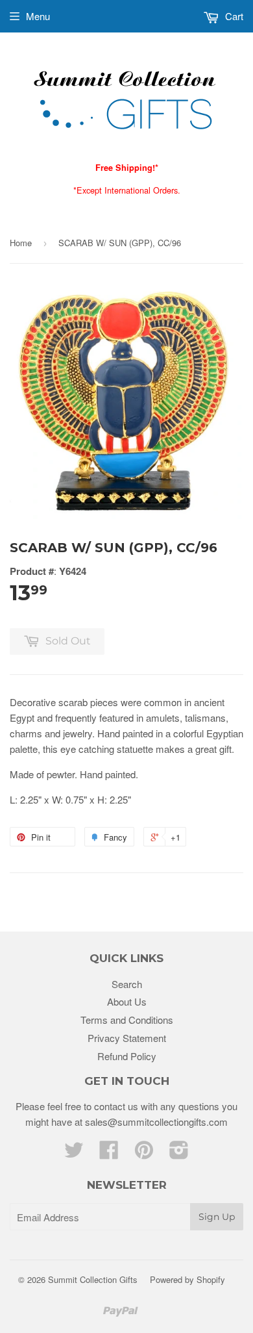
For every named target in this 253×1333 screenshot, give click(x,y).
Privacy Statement (127, 1038)
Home (21, 242)
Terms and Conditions (126, 1019)
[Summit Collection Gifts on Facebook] (109, 1153)
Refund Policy (126, 1056)
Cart (233, 16)
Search (127, 984)
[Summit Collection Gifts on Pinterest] (144, 1153)
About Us (127, 1001)
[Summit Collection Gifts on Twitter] (74, 1153)
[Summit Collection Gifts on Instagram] (179, 1153)
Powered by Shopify (187, 1279)
